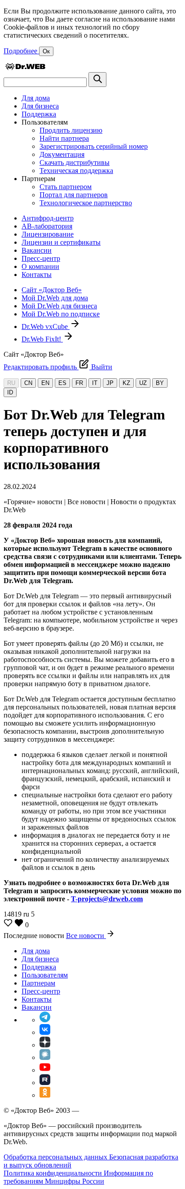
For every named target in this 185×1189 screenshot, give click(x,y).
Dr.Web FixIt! (42, 339)
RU (11, 383)
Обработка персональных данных (56, 1157)
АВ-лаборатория (47, 226)
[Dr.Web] (25, 68)
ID (10, 392)
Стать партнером (66, 186)
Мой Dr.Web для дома (55, 298)
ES (62, 383)
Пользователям (45, 975)
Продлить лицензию (71, 130)
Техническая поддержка (76, 170)
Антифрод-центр (48, 218)
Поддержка (39, 114)
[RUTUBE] (45, 1082)
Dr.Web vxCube (46, 326)
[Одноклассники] (45, 1095)
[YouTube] (45, 1070)
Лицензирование (48, 234)
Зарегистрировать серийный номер (94, 146)
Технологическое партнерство (86, 203)
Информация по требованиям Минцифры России (78, 1177)
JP (110, 383)
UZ (143, 383)
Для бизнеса (40, 106)
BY (160, 383)
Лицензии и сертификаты (61, 242)
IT (94, 383)
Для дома (36, 98)
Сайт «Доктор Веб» (52, 290)
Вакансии (37, 250)
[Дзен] (45, 1045)
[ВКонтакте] (45, 1032)
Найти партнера (64, 138)
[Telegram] (45, 1020)
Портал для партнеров (74, 195)
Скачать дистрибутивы (75, 162)
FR (79, 383)
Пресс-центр (41, 258)
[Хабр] (45, 1057)
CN (28, 383)
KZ (126, 383)
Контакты (37, 274)
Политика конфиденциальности (54, 1173)
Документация (62, 154)
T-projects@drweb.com (107, 899)
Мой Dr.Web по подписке (61, 314)
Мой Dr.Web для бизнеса (59, 306)
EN (45, 383)
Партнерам (38, 983)
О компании (40, 266)
